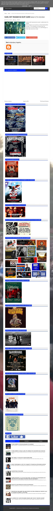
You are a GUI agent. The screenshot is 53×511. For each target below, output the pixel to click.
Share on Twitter (22, 37)
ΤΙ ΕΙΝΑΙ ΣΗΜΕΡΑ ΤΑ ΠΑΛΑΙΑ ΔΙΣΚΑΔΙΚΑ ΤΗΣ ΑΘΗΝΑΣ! (22, 444)
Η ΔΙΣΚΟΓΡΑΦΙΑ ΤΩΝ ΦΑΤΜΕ (17, 471)
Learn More (24, 6)
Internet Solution (42, 508)
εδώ (34, 28)
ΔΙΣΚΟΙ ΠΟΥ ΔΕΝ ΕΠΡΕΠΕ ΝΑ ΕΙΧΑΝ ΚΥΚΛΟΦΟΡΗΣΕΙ (22, 484)
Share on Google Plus (33, 37)
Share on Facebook (11, 37)
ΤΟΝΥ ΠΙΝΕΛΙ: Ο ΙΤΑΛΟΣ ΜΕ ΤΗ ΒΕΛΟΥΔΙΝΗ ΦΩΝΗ (21, 457)
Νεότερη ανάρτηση (8, 101)
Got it (30, 6)
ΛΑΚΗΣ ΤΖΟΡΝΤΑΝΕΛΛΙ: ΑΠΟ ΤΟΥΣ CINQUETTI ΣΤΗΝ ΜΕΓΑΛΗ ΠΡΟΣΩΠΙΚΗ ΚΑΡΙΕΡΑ (28, 464)
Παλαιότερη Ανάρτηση (44, 101)
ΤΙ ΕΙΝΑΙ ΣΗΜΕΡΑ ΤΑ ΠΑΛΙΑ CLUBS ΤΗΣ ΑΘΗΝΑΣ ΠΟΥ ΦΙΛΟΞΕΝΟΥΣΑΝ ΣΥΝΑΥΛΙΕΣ (28, 450)
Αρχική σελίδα (26, 101)
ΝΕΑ (19, 19)
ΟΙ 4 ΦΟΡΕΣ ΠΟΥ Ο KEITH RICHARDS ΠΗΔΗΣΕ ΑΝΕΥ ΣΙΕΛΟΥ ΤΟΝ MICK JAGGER (27, 498)
